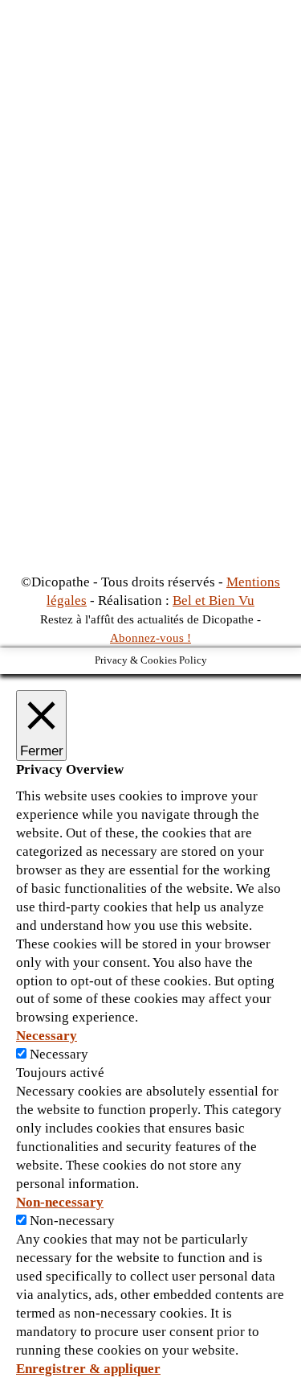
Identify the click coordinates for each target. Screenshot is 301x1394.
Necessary (59, 1054)
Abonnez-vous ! (150, 637)
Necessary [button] (46, 1035)
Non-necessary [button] (60, 1202)
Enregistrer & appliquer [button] (88, 1368)
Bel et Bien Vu (213, 600)
